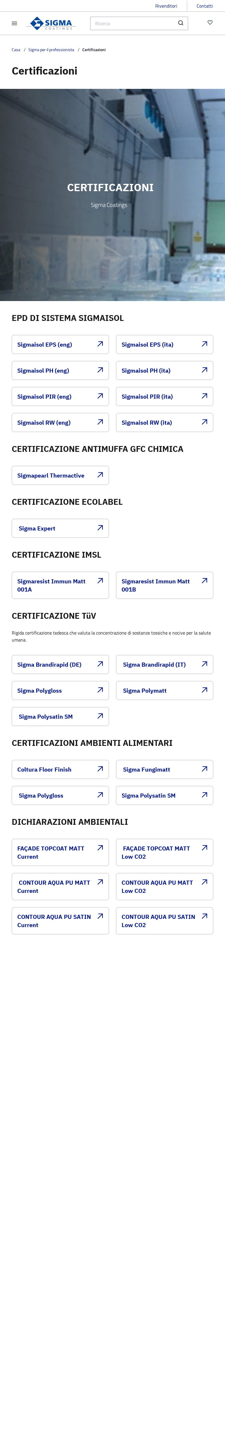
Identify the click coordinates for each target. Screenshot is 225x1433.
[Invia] (181, 23)
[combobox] (139, 23)
